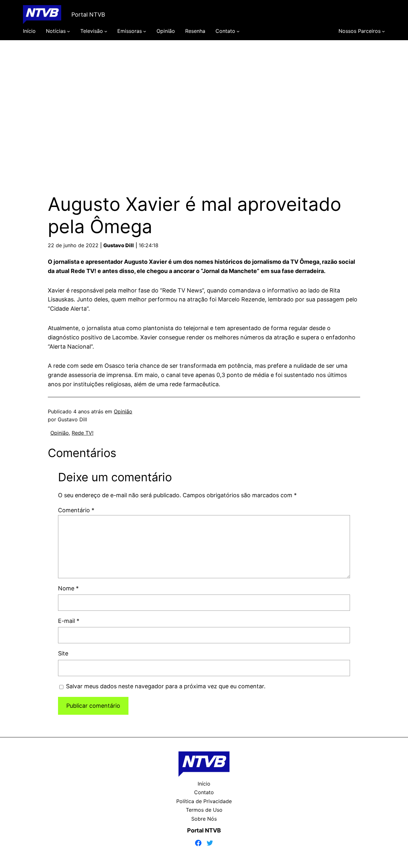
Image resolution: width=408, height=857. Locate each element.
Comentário (76, 510)
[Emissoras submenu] (144, 31)
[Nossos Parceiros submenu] (383, 31)
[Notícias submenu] (68, 31)
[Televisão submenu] (105, 31)
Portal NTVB (88, 14)
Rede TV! (82, 433)
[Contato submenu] (238, 31)
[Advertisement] (204, 107)
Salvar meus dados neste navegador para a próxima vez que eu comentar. (166, 686)
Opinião (123, 411)
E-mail (68, 620)
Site (63, 653)
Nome (68, 588)
